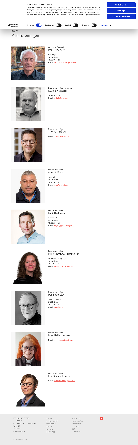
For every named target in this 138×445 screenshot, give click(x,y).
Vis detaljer (104, 25)
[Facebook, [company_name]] (101, 418)
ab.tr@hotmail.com (61, 185)
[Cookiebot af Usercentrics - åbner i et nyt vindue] (13, 25)
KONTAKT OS (50, 432)
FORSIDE (49, 418)
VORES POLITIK (51, 424)
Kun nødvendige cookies (121, 16)
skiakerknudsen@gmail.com (64, 381)
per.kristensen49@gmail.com (65, 62)
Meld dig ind (76, 418)
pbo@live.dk (58, 307)
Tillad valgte (121, 11)
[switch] (59, 25)
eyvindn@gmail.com (61, 98)
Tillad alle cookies (121, 5)
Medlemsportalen (78, 421)
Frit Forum (75, 426)
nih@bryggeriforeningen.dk (64, 225)
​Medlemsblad (76, 424)
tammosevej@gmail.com (63, 340)
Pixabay (25, 439)
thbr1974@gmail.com (62, 136)
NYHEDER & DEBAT (52, 421)
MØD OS (49, 426)
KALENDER (49, 429)
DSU (73, 429)
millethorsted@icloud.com (64, 266)
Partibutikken (76, 432)
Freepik (19, 439)
